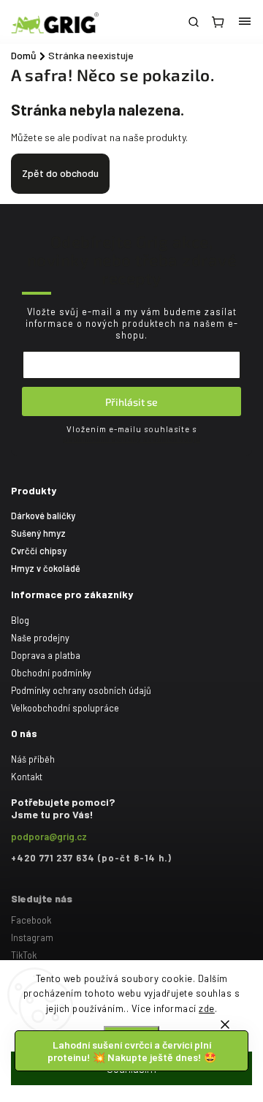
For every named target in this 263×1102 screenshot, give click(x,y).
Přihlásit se (131, 402)
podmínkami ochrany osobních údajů (131, 438)
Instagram (32, 937)
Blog (20, 620)
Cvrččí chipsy (38, 550)
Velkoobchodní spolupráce (65, 708)
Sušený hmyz (38, 533)
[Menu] (244, 22)
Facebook (31, 920)
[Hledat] (194, 22)
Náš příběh (33, 759)
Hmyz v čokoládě (45, 568)
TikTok (24, 955)
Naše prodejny (40, 638)
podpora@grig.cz (49, 836)
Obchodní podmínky (51, 673)
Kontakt (26, 776)
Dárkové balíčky (43, 515)
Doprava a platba (45, 655)
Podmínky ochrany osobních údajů (81, 690)
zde (207, 1008)
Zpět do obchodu (60, 173)
